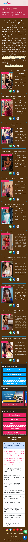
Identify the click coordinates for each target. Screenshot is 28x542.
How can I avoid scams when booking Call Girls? (12, 503)
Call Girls (9, 8)
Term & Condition (18, 533)
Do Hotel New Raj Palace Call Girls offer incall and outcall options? (13, 497)
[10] (7, 349)
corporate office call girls (20, 160)
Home (3, 8)
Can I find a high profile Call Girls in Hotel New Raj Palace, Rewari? (13, 491)
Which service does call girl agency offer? (11, 524)
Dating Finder (21, 540)
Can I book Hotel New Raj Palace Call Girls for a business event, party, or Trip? (13, 517)
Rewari (15, 8)
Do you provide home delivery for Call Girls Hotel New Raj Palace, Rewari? (13, 509)
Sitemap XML (14, 536)
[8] (7, 80)
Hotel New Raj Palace (9, 10)
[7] (7, 108)
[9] (7, 241)
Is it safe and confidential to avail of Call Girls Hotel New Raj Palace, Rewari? (13, 484)
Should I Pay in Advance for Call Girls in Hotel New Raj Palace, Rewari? (12, 445)
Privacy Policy (8, 533)
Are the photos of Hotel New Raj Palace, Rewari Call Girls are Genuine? (12, 477)
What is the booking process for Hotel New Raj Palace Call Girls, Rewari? (12, 469)
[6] (7, 216)
